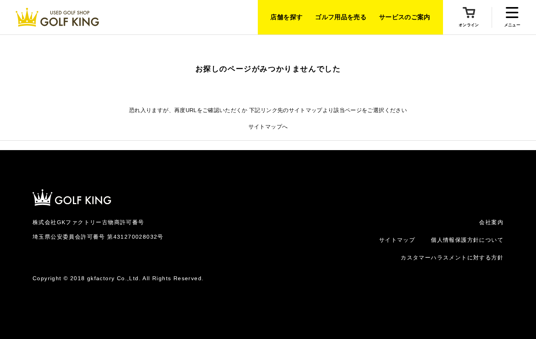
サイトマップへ (268, 126)
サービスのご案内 (404, 17)
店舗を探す (286, 17)
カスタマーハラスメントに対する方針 (452, 257)
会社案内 (491, 222)
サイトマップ (397, 240)
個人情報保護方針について (467, 240)
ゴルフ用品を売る (340, 17)
